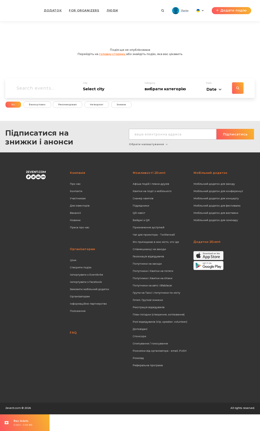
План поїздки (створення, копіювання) (158, 314)
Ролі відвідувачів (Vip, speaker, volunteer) (160, 321)
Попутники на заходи (147, 263)
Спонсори (139, 336)
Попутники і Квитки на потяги (153, 271)
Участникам (78, 198)
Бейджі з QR (141, 220)
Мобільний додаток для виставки (215, 213)
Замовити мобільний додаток (89, 289)
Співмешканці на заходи (149, 249)
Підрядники (141, 205)
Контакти (76, 191)
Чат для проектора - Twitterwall (154, 234)
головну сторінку (112, 54)
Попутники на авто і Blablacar (152, 285)
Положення (77, 311)
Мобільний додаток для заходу (214, 183)
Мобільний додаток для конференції (218, 191)
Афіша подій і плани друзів (151, 183)
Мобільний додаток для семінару (215, 220)
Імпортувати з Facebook (86, 282)
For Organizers (84, 10)
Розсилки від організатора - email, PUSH (160, 350)
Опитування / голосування (150, 343)
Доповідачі (140, 329)
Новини (75, 220)
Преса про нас (79, 227)
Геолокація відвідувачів (148, 256)
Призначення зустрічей (148, 227)
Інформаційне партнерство (88, 303)
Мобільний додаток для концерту (216, 198)
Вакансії (75, 213)
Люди (112, 10)
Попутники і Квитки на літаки (152, 278)
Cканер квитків (143, 198)
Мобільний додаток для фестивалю (217, 205)
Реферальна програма (148, 365)
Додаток (53, 10)
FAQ (73, 332)
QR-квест (139, 213)
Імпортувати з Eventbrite (86, 274)
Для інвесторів (79, 205)
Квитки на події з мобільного (152, 191)
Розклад (138, 358)
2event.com (13, 408)
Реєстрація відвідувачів (148, 307)
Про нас (75, 183)
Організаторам (80, 296)
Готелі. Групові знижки (148, 300)
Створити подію (80, 267)
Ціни (73, 260)
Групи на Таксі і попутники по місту (156, 292)
